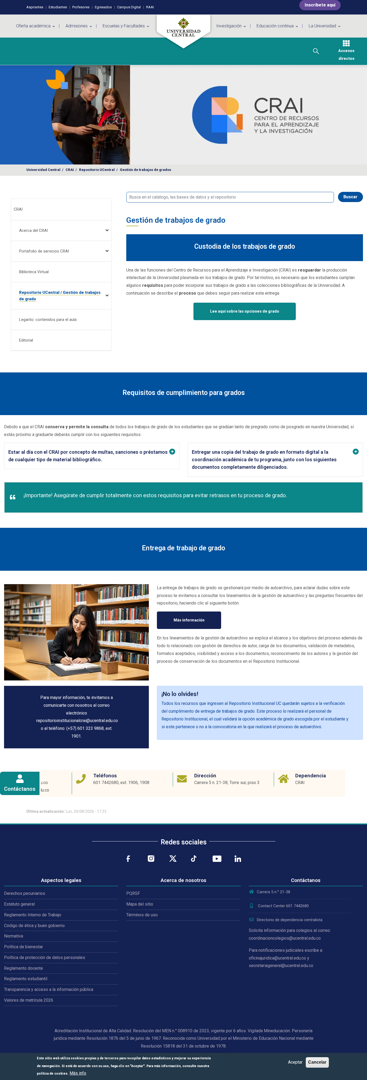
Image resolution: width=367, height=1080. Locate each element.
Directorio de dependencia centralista (289, 919)
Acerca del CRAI (33, 230)
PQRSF (133, 893)
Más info (78, 1073)
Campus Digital (129, 7)
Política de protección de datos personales (44, 957)
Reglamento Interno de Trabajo (32, 914)
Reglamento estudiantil (25, 978)
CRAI (70, 170)
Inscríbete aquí (320, 5)
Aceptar (295, 1062)
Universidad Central (43, 170)
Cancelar (317, 1062)
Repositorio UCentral (97, 170)
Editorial (26, 340)
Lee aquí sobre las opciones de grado (244, 311)
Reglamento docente (23, 968)
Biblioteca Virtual (34, 271)
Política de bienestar (23, 946)
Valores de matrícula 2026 (28, 1000)
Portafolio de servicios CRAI (44, 251)
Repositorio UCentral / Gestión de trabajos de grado (59, 295)
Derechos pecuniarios (24, 893)
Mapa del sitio (139, 904)
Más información (189, 620)
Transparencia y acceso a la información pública (48, 989)
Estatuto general (19, 904)
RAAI (150, 7)
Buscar (350, 196)
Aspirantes (34, 7)
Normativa (13, 936)
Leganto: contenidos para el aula (48, 319)
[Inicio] (183, 32)
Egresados (103, 7)
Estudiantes (58, 7)
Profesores (80, 7)
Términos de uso (142, 914)
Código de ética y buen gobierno (34, 925)
